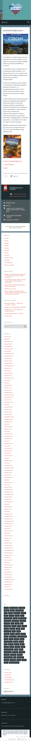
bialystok (7, 610)
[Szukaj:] (15, 326)
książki (8, 209)
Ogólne (7, 252)
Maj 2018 (7, 441)
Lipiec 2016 (8, 475)
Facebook (6, 595)
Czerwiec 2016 (9, 477)
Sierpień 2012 (8, 584)
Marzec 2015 (8, 509)
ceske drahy (17, 613)
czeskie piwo (15, 620)
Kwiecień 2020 (8, 407)
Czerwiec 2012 (9, 589)
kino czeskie (7, 631)
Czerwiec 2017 (9, 455)
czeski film (23, 620)
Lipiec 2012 (8, 586)
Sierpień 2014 (8, 526)
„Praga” (5, 168)
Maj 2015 (7, 504)
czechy (8, 208)
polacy (22, 644)
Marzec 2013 (8, 567)
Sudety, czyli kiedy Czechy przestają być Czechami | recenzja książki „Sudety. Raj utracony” (15, 276)
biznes (12, 610)
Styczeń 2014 (8, 543)
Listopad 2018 (8, 436)
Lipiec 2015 (8, 499)
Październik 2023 (9, 365)
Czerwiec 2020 (9, 402)
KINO (23, 628)
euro (12, 623)
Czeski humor (8, 316)
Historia (7, 238)
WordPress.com (9, 682)
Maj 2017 (7, 458)
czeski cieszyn (22, 618)
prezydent (15, 652)
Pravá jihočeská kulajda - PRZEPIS (14, 313)
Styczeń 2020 (8, 412)
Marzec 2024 (8, 358)
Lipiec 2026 (8, 336)
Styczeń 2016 (8, 487)
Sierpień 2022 (8, 368)
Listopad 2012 (8, 577)
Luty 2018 (7, 446)
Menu (6, 22)
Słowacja (7, 260)
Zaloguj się (8, 675)
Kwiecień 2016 (8, 482)
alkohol (6, 607)
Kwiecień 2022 (8, 373)
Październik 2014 (9, 521)
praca (23, 646)
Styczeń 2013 (8, 572)
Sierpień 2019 (8, 421)
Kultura (8, 205)
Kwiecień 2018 (8, 443)
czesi (12, 208)
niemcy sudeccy (8, 641)
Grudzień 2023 (9, 363)
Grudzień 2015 (9, 489)
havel (19, 626)
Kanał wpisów (8, 677)
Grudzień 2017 (9, 450)
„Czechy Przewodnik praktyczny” (12, 161)
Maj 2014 (7, 533)
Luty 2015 (7, 511)
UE (14, 657)
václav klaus (20, 657)
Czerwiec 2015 (9, 501)
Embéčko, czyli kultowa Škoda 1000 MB (15, 307)
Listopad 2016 (8, 465)
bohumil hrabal (19, 610)
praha (7, 211)
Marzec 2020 (8, 409)
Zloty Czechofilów (9, 265)
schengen (22, 652)
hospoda (12, 628)
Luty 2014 (7, 540)
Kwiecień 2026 (8, 341)
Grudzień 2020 (9, 392)
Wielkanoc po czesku (10, 288)
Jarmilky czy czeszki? (12, 219)
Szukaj (28, 22)
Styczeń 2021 (8, 390)
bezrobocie (21, 607)
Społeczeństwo (9, 257)
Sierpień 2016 (8, 472)
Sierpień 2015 (8, 497)
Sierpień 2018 (8, 438)
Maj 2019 (7, 424)
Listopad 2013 (8, 548)
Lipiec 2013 (8, 557)
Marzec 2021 (8, 387)
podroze (18, 209)
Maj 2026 (7, 339)
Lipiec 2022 (8, 370)
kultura (6, 636)
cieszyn (23, 613)
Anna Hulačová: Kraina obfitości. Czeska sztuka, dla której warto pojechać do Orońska (15, 281)
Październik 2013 (9, 550)
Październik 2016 (9, 467)
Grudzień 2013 (9, 545)
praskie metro (8, 652)
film (21, 623)
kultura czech (13, 636)
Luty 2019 (7, 431)
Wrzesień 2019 (9, 419)
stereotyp (7, 654)
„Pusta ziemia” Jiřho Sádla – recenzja (14, 216)
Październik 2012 (9, 579)
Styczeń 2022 (8, 375)
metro (6, 639)
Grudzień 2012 (9, 574)
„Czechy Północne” (8, 164)
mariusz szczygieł (22, 636)
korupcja (7, 633)
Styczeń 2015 (8, 514)
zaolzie (24, 659)
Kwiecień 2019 (8, 426)
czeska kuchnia (18, 208)
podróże (13, 209)
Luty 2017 (7, 463)
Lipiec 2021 (8, 380)
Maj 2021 (7, 383)
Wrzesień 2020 (9, 397)
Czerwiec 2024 (9, 356)
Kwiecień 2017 (8, 460)
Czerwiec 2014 (9, 531)
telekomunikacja (8, 657)
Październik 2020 (9, 395)
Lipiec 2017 (8, 453)
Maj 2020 (7, 404)
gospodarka (7, 626)
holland (6, 628)
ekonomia (7, 623)
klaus (13, 631)
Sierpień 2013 (8, 555)
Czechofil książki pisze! (13, 30)
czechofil (11, 615)
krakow (12, 633)
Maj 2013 (7, 562)
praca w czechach (9, 649)
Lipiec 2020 (8, 399)
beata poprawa (13, 607)
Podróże (7, 255)
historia (24, 626)
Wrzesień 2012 (9, 582)
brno (6, 613)
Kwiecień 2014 (8, 535)
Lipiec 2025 (8, 351)
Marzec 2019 (8, 429)
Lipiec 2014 (8, 528)
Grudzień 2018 (9, 433)
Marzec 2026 (8, 344)
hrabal (18, 628)
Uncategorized (8, 262)
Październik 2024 (9, 353)
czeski (15, 618)
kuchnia (7, 243)
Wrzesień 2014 (9, 523)
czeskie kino (7, 620)
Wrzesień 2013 (9, 552)
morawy (11, 639)
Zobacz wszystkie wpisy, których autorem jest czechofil (18, 195)
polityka (6, 646)
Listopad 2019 (8, 414)
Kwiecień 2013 (8, 565)
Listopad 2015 (8, 492)
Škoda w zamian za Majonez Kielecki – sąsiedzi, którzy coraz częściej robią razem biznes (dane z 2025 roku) (16, 293)
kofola (18, 631)
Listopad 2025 (8, 346)
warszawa (12, 659)
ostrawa (21, 641)
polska (11, 646)
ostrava (15, 641)
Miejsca (7, 248)
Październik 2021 (9, 378)
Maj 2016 (7, 480)
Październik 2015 (9, 494)
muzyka (7, 250)
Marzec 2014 (8, 538)
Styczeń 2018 (8, 448)
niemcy (21, 639)
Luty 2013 (7, 569)
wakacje (6, 659)
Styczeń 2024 (8, 361)
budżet (10, 613)
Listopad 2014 (8, 518)
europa (17, 623)
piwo (6, 644)
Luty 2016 (7, 484)
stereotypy (13, 654)
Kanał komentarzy (9, 679)
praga (23, 209)
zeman (6, 662)
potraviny (18, 646)
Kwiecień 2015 (8, 506)
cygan (6, 615)
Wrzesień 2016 (9, 470)
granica (14, 626)
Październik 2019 (9, 416)
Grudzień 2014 (9, 516)
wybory (18, 659)
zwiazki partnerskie (14, 662)
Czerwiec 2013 (9, 560)
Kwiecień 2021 (8, 385)
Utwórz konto (8, 672)
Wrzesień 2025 (9, 348)
